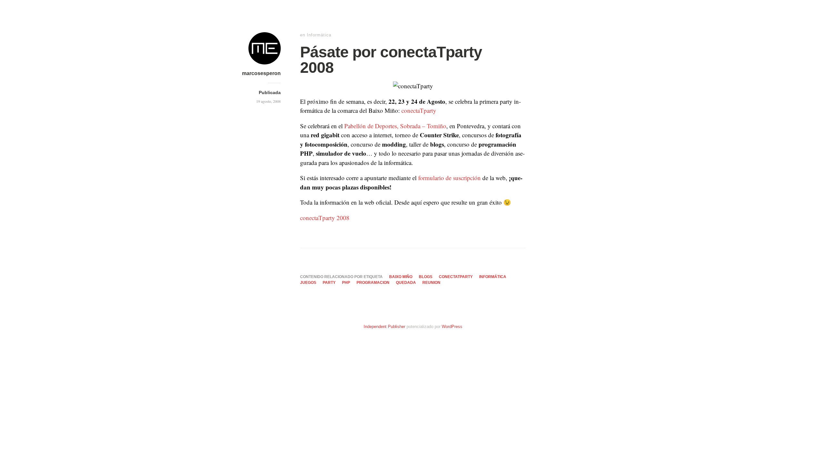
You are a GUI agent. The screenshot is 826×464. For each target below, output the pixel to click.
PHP (346, 282)
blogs (425, 277)
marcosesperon (261, 73)
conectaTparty (418, 110)
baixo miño (400, 277)
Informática (319, 35)
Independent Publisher (384, 326)
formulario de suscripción (449, 178)
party (329, 282)
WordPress (452, 326)
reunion (431, 282)
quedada (406, 282)
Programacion (373, 282)
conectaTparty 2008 (324, 218)
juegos (308, 282)
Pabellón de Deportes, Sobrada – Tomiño (395, 126)
